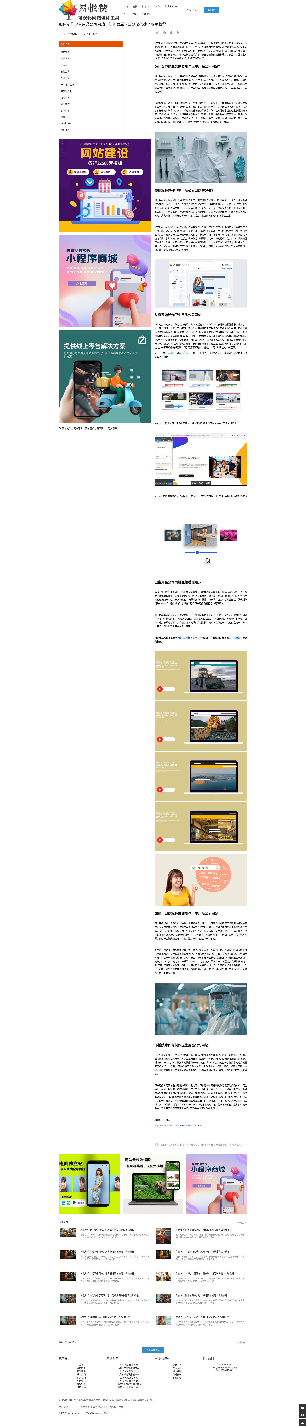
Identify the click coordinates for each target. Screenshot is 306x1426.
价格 (135, 6)
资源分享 (65, 117)
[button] (211, 10)
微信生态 (65, 71)
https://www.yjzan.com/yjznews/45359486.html (178, 1125)
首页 (126, 6)
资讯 (135, 14)
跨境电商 (65, 97)
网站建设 (78, 428)
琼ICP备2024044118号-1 (97, 1413)
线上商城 (65, 104)
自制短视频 (66, 91)
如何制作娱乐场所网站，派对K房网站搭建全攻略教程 (202, 1317)
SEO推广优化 (67, 84)
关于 (126, 14)
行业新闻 (65, 58)
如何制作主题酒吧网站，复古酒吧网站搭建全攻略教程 (107, 1251)
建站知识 (65, 52)
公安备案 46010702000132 (71, 1413)
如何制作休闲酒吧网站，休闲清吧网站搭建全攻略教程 (107, 1273)
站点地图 (74, 1406)
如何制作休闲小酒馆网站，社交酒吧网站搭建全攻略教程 (204, 1229)
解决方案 (169, 6)
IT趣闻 (64, 65)
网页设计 (101, 428)
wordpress (66, 123)
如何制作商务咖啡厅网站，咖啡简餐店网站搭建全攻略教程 (110, 1295)
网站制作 (66, 428)
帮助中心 (146, 14)
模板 (144, 6)
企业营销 (65, 78)
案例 (158, 6)
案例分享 (65, 110)
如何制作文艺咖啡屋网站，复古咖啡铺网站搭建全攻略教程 (205, 1273)
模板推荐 (74, 34)
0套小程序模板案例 (187, 637)
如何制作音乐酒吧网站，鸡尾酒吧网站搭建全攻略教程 (107, 1229)
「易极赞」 (236, 637)
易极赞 (171, 353)
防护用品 (112, 428)
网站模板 (89, 428)
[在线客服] (302, 1407)
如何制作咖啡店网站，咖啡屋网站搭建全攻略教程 (105, 1317)
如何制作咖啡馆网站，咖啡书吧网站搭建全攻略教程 (201, 1295)
